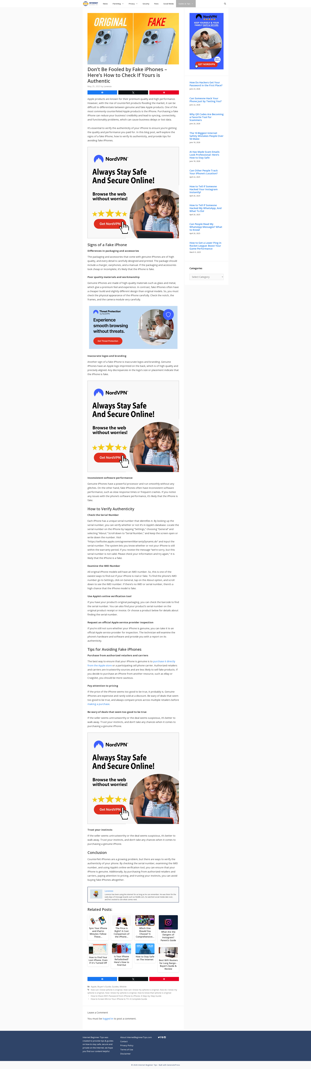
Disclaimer (125, 1053)
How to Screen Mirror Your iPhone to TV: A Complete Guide (119, 999)
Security (146, 3)
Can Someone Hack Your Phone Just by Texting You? (206, 100)
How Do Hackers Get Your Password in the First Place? (206, 84)
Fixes (156, 3)
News (105, 3)
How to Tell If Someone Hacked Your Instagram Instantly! (204, 189)
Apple (93, 986)
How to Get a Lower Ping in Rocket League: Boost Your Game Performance (205, 245)
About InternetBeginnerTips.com (136, 1037)
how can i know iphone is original (107, 989)
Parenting (117, 3)
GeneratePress (173, 1065)
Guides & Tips (184, 3)
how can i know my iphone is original (141, 989)
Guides (115, 986)
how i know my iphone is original (121, 992)
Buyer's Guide (104, 986)
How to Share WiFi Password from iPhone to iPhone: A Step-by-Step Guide (126, 996)
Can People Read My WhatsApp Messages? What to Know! (206, 226)
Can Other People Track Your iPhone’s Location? (204, 172)
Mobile (123, 986)
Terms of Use (126, 1049)
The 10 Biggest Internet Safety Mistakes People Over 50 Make (206, 135)
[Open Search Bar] (225, 3)
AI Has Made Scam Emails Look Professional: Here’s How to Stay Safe (205, 154)
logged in (108, 1018)
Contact (124, 1041)
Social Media (168, 3)
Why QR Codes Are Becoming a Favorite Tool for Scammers (207, 117)
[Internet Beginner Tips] (91, 3)
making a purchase (98, 704)
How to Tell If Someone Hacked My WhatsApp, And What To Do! (206, 208)
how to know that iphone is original (154, 992)
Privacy (132, 3)
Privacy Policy (126, 1045)
